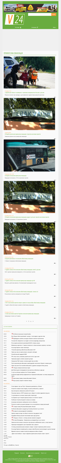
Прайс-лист (43, 453)
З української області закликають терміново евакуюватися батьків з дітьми (24, 92)
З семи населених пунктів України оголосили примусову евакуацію (22, 313)
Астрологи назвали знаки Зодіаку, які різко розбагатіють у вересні (27, 388)
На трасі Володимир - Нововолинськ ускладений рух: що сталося (29, 420)
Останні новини (8, 326)
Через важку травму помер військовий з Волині (24, 378)
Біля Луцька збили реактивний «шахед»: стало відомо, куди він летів (28, 336)
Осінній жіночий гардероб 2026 (19, 354)
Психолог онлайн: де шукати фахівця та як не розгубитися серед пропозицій (30, 404)
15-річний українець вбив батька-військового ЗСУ (23, 349)
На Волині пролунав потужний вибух (22, 334)
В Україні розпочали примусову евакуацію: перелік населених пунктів (23, 134)
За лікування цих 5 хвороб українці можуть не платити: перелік (26, 397)
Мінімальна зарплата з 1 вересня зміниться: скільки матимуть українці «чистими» (31, 345)
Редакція (17, 453)
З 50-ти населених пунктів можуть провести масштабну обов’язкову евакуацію (25, 302)
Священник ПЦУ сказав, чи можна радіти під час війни (24, 361)
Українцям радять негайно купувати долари (22, 358)
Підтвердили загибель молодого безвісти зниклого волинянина (28, 338)
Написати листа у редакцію (32, 453)
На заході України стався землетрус (20, 347)
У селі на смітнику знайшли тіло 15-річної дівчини (23, 372)
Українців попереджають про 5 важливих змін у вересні (24, 424)
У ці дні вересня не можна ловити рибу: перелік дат (24, 395)
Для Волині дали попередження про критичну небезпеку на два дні (27, 370)
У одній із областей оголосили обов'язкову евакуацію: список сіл (21, 291)
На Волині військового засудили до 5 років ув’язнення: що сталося (27, 409)
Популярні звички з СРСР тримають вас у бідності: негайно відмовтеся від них (30, 393)
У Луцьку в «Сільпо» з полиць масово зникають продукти (27, 418)
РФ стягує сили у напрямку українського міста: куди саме (25, 356)
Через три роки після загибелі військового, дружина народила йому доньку (29, 365)
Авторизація (34, 27)
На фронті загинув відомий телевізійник (22, 411)
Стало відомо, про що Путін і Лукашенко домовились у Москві (26, 386)
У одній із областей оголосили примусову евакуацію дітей (20, 280)
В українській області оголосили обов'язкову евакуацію (19, 258)
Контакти (22, 453)
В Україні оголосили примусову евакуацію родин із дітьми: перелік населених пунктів (27, 217)
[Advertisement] (30, 40)
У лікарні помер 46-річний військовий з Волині (24, 406)
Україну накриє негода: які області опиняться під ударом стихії (26, 413)
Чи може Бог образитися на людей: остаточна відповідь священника (28, 340)
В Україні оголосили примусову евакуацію (15, 175)
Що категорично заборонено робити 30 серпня (22, 390)
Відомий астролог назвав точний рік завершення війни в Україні (26, 431)
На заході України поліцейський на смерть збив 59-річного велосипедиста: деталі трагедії (33, 429)
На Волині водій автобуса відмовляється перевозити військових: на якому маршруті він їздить (32, 375)
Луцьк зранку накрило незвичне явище (22, 380)
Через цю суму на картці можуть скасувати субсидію (24, 352)
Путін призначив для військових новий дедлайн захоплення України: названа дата (31, 363)
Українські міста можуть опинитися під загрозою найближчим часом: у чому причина (32, 422)
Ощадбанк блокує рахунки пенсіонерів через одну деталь (25, 415)
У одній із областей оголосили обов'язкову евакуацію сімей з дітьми (22, 269)
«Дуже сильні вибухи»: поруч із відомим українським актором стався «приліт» (30, 433)
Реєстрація (17, 27)
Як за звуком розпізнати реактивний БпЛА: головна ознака (25, 343)
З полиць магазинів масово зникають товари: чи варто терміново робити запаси (30, 427)
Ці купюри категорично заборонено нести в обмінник (24, 402)
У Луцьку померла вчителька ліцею (21, 367)
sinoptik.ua (11, 445)
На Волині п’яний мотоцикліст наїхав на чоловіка (23, 400)
